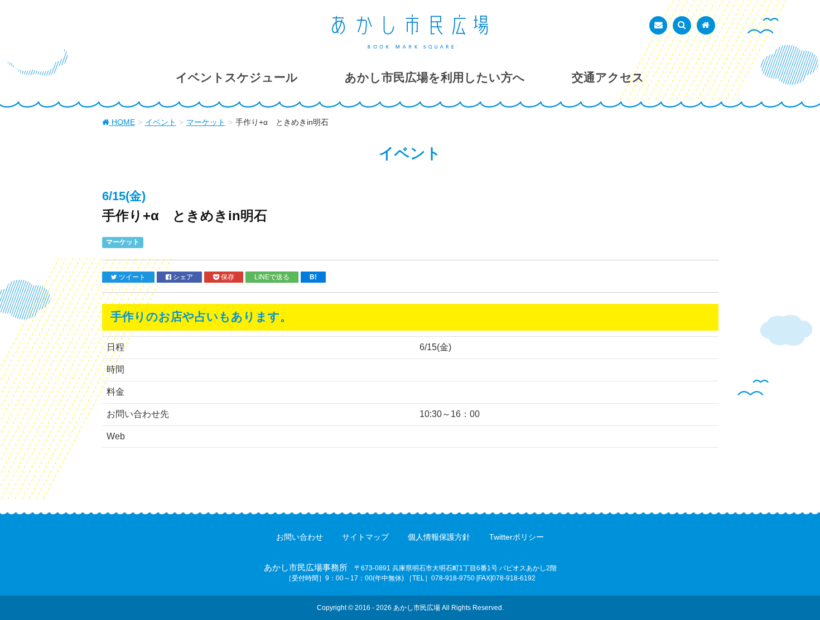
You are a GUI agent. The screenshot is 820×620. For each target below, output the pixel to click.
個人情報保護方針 (439, 536)
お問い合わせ (299, 536)
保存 (226, 276)
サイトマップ (365, 536)
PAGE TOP (791, 592)
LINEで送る (272, 276)
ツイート (131, 276)
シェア (182, 276)
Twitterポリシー (516, 536)
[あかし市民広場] (410, 31)
